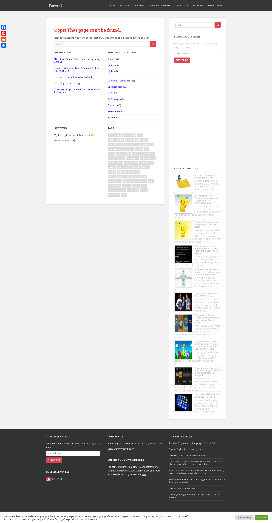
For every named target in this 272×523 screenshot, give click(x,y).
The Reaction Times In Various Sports (188, 455)
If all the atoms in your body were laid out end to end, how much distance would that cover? (196, 472)
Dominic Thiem (123, 153)
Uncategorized (115, 86)
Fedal (111, 158)
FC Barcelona (148, 153)
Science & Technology (161, 5)
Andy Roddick (129, 135)
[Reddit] (4, 39)
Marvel (146, 167)
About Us (198, 5)
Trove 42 (55, 5)
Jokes (112, 71)
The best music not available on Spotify (74, 76)
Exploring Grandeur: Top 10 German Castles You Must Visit (76, 69)
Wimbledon (114, 194)
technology (133, 190)
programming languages (135, 181)
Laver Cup (122, 167)
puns (151, 181)
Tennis (144, 190)
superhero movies (117, 190)
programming (115, 181)
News (110, 92)
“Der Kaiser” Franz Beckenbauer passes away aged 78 (77, 60)
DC (146, 149)
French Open (132, 158)
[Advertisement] (197, 139)
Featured (112, 117)
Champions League (144, 144)
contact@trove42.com (151, 443)
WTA (124, 194)
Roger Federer (139, 185)
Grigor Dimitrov (148, 158)
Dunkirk (136, 153)
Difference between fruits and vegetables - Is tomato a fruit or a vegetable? (197, 481)
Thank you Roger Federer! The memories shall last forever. (78, 91)
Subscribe (182, 60)
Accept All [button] (261, 517)
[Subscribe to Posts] (48, 478)
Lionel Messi (135, 167)
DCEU (111, 153)
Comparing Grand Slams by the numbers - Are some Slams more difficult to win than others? (195, 463)
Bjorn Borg (114, 144)
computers (128, 149)
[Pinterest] (4, 33)
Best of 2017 (141, 140)
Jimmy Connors (115, 162)
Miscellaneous (115, 111)
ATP (140, 135)
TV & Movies (139, 5)
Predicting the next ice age (67, 83)
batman (129, 140)
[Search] (153, 44)
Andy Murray (114, 135)
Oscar (128, 176)
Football (120, 158)
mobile (112, 171)
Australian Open (116, 140)
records (126, 185)
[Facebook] (4, 27)
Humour (181, 5)
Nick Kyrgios (123, 171)
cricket (139, 149)
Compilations (115, 149)
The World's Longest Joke (182, 488)
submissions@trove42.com (121, 470)
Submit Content (215, 5)
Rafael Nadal (114, 185)
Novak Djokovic (116, 176)
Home (112, 5)
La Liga (112, 167)
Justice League (146, 162)
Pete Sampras (140, 176)
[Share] (4, 45)
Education (113, 105)
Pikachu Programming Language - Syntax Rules (193, 443)
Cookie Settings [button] (244, 517)
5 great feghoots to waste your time (187, 449)
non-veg (135, 171)
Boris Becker (127, 144)
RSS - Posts (57, 478)
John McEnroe (131, 162)
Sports (123, 5)
